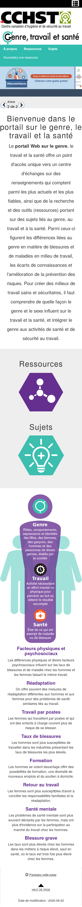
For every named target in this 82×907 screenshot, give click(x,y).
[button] (3, 105)
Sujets (52, 49)
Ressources (32, 49)
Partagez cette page (42, 874)
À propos (10, 49)
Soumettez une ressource (20, 57)
